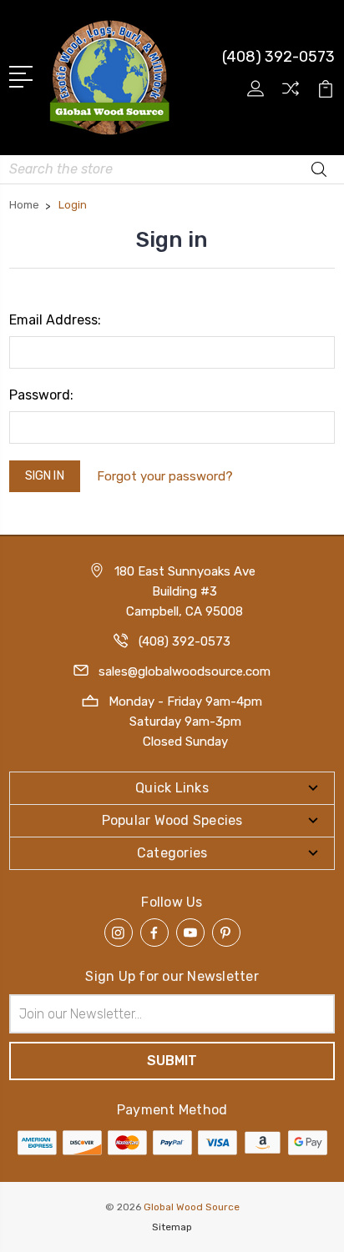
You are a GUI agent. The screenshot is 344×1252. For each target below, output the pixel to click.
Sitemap (172, 1227)
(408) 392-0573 (278, 57)
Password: (41, 395)
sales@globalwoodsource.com (185, 671)
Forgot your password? (165, 476)
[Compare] (290, 93)
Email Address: (55, 320)
